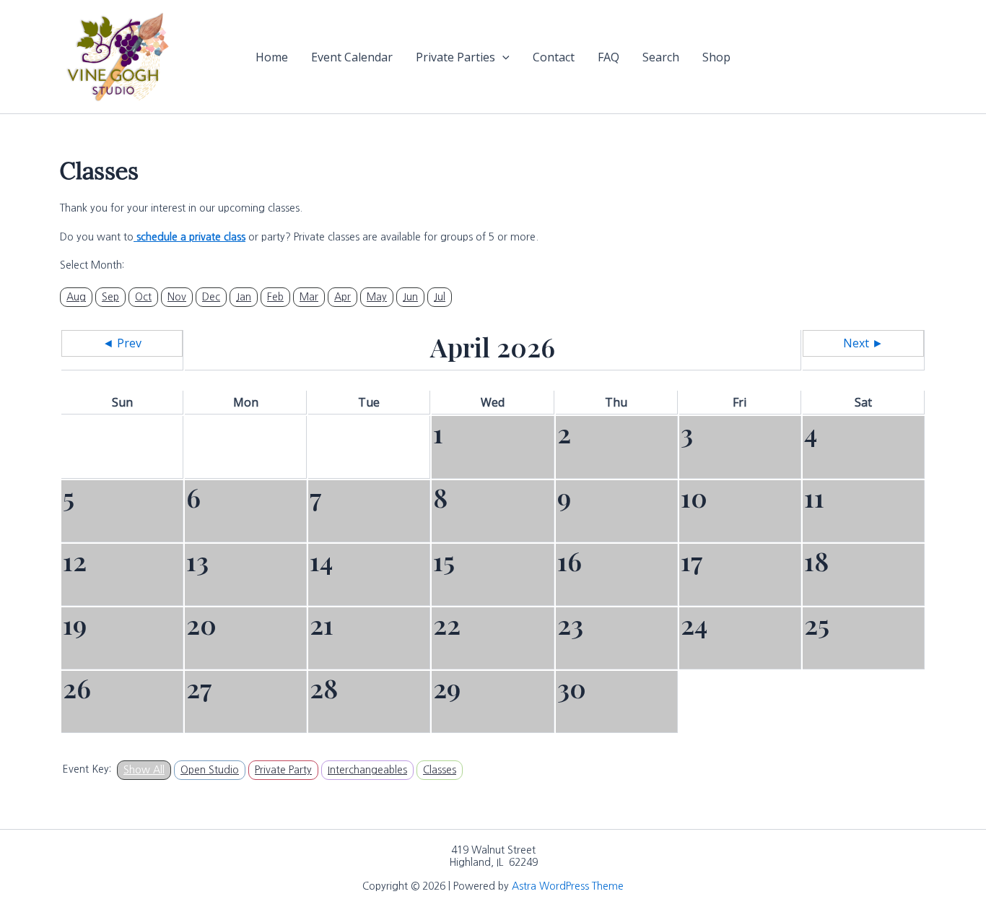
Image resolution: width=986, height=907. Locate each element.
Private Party (283, 770)
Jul (439, 297)
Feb (275, 297)
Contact (554, 57)
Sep (110, 297)
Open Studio (209, 770)
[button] (502, 57)
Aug (76, 297)
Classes (439, 770)
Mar (309, 297)
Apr (342, 297)
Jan (243, 297)
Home (272, 57)
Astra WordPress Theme (568, 886)
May (377, 297)
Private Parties (455, 57)
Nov (176, 297)
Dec (211, 297)
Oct (143, 297)
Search (660, 57)
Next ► (863, 343)
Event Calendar (352, 57)
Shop (716, 57)
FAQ (608, 57)
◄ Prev (121, 343)
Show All (144, 770)
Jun (410, 297)
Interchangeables (367, 770)
